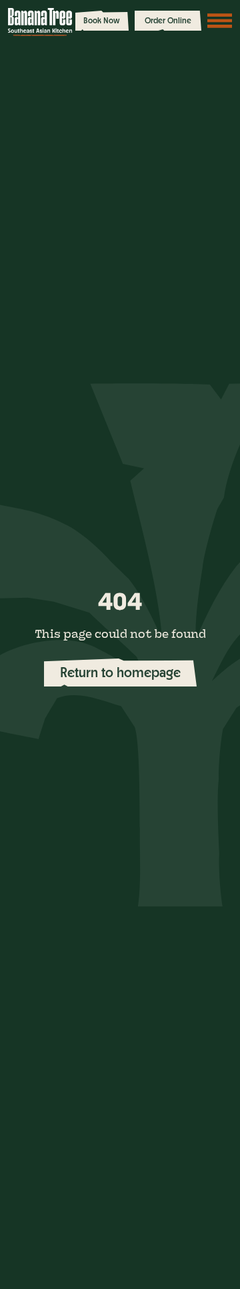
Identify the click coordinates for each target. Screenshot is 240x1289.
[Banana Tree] (40, 22)
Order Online (168, 20)
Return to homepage (120, 672)
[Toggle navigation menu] (220, 20)
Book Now (101, 20)
